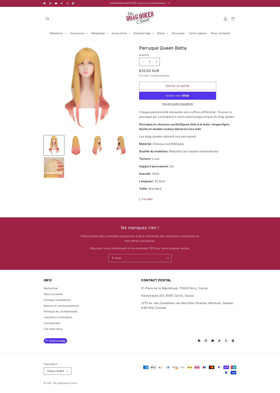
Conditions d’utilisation (58, 317)
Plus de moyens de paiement (177, 104)
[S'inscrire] (167, 258)
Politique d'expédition (57, 300)
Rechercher (51, 288)
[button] (47, 19)
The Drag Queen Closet (65, 383)
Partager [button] (147, 199)
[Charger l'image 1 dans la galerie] (54, 145)
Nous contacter (53, 294)
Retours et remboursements (61, 305)
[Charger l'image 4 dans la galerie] (120, 145)
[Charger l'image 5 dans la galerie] (54, 167)
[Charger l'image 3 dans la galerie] (98, 145)
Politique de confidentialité (60, 311)
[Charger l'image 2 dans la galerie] (76, 145)
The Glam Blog (53, 329)
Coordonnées (52, 323)
